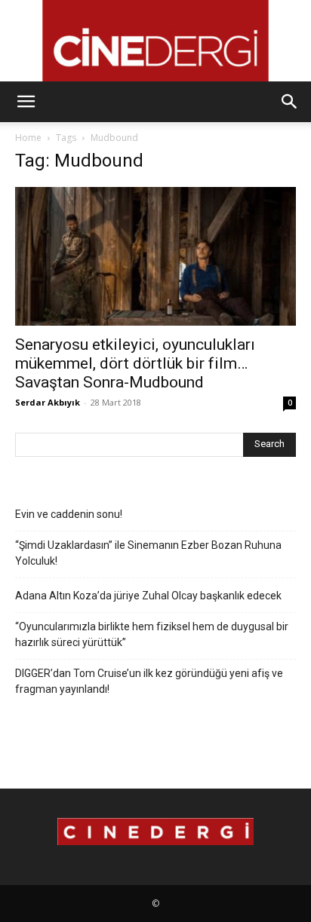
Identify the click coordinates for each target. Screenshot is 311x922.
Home (28, 137)
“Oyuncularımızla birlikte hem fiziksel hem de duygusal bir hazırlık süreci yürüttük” (151, 634)
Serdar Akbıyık (47, 402)
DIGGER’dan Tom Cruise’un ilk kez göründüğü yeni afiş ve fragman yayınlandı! (149, 681)
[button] (26, 101)
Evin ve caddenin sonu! (68, 514)
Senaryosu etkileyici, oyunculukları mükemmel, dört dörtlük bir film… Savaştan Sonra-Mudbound (135, 363)
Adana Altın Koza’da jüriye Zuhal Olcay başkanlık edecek (148, 596)
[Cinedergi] (155, 40)
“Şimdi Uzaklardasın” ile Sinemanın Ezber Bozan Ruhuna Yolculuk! (148, 553)
